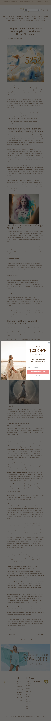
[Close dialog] (49, 343)
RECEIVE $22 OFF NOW (38, 372)
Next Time (38, 375)
